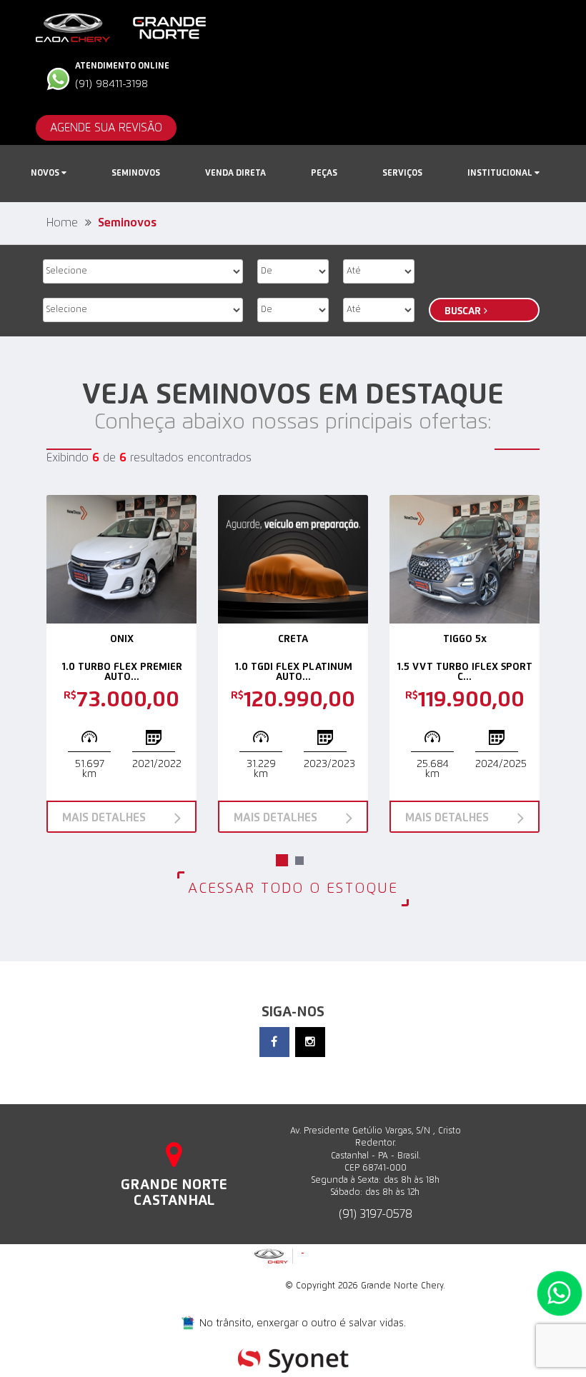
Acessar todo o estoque (293, 888)
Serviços (402, 173)
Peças (324, 173)
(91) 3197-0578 (375, 1214)
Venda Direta (235, 173)
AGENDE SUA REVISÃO (106, 128)
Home (62, 223)
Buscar (464, 311)
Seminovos (135, 173)
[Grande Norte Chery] (121, 27)
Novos (46, 173)
